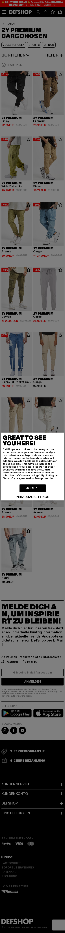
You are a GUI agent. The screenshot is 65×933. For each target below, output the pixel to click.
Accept (32, 488)
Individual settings (32, 497)
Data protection (44, 478)
